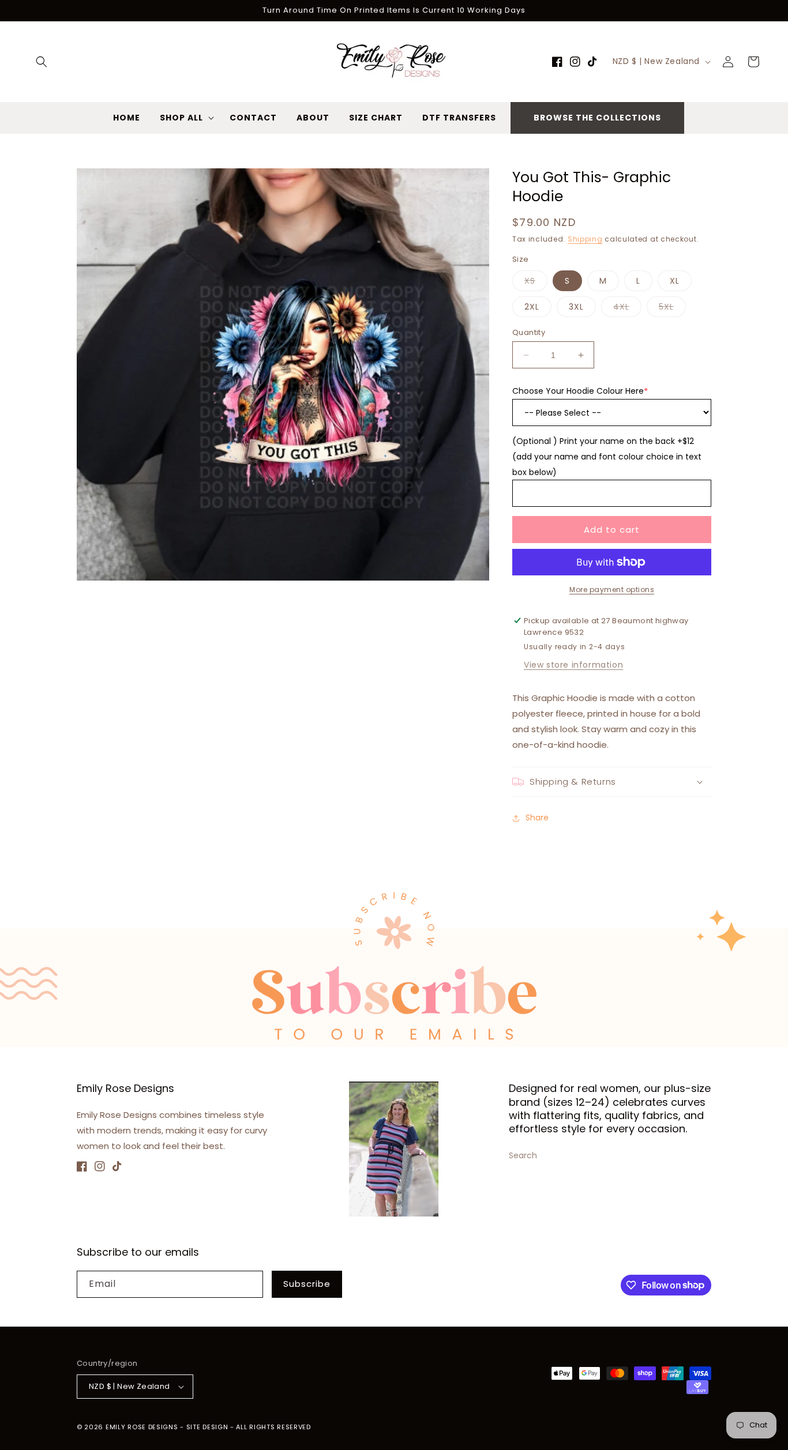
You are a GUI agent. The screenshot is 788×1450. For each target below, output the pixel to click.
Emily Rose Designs (142, 1427)
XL (675, 281)
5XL (672, 308)
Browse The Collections (597, 117)
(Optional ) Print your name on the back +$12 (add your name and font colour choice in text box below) (606, 456)
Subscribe (307, 1284)
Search (523, 1155)
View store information (573, 665)
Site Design (207, 1427)
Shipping (585, 239)
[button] (41, 61)
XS (535, 282)
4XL (627, 308)
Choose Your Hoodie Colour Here (580, 391)
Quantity (528, 332)
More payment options (611, 589)
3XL (576, 306)
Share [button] (537, 817)
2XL (531, 306)
